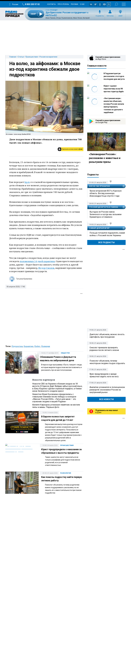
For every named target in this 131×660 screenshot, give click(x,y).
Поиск (116, 4)
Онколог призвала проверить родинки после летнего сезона (104, 348)
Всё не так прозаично (99, 186)
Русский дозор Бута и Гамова (103, 207)
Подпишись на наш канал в (72, 149)
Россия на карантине (48, 57)
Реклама (74, 4)
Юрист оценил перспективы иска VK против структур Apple (114, 89)
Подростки (17, 346)
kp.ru (27, 182)
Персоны (110, 16)
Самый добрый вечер (99, 228)
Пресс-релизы (63, 4)
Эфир (120, 16)
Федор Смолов (46, 267)
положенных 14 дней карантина (37, 261)
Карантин (28, 346)
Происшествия (31, 57)
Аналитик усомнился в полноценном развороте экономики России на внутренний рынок (107, 390)
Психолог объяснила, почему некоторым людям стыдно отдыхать (107, 362)
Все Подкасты (106, 242)
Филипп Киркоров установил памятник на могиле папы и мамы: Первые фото (56, 406)
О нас (82, 4)
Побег (37, 346)
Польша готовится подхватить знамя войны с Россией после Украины (107, 234)
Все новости (106, 399)
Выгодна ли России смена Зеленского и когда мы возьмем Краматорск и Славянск (105, 214)
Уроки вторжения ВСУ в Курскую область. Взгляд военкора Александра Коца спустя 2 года (106, 193)
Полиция (45, 346)
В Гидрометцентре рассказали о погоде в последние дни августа (114, 76)
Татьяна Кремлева (24, 279)
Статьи (21, 57)
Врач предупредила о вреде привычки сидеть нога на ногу (104, 375)
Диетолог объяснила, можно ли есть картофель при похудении (107, 335)
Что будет (54, 10)
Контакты (51, 4)
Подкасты (100, 16)
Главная (12, 57)
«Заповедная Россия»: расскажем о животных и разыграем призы (104, 158)
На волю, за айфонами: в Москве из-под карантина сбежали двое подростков (44, 69)
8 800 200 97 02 (32, 4)
